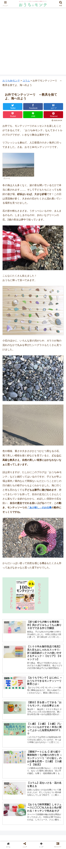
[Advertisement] (33, 42)
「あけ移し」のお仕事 (39, 507)
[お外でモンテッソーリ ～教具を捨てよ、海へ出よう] (40, 632)
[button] (59, 482)
